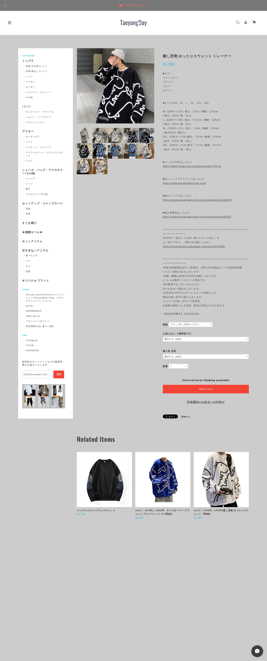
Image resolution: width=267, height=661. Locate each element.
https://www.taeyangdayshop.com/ (184, 183)
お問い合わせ (33, 316)
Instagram (32, 340)
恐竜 (28, 271)
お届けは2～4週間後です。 (178, 333)
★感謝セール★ (32, 232)
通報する (185, 416)
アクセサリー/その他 (37, 194)
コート (29, 141)
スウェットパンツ (35, 122)
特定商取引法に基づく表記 (40, 326)
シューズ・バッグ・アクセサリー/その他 (42, 171)
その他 (29, 97)
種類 (165, 324)
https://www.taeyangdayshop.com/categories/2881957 (197, 216)
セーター (30, 87)
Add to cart (206, 389)
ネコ (28, 266)
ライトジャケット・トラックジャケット (44, 154)
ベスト (29, 160)
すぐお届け (29, 222)
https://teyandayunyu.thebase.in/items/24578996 (194, 246)
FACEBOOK (32, 350)
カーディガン (33, 136)
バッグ (29, 183)
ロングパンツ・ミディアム (40, 111)
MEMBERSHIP (34, 311)
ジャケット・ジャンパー (39, 147)
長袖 (28, 208)
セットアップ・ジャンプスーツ (42, 203)
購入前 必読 (169, 351)
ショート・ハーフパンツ (39, 117)
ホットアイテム (32, 241)
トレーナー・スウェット (39, 92)
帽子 (28, 189)
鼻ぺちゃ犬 (32, 255)
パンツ (26, 106)
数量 (165, 366)
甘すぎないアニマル (35, 250)
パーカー (30, 81)
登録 (58, 374)
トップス (28, 60)
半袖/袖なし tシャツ (36, 71)
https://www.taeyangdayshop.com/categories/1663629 (197, 200)
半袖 (28, 213)
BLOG (29, 306)
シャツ (29, 76)
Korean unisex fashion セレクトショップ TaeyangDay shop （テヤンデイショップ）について (45, 297)
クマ (28, 260)
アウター (28, 131)
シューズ (30, 178)
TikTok (30, 345)
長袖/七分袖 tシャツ (36, 66)
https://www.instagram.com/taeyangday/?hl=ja (192, 166)
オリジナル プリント (35, 280)
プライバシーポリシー (37, 321)
